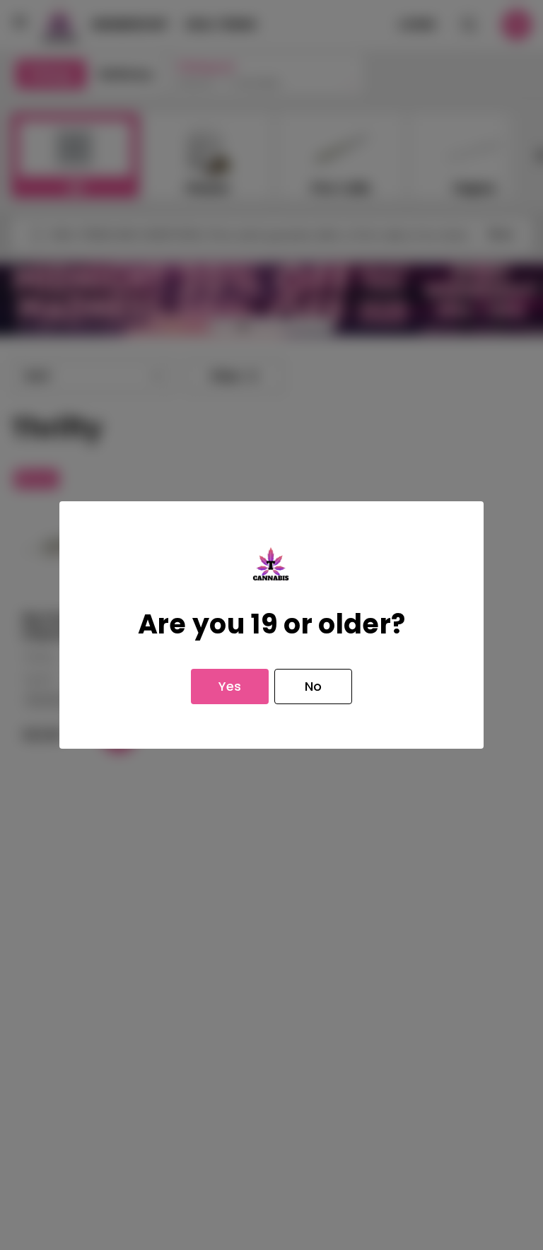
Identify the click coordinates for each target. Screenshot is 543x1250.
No (313, 686)
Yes (229, 686)
